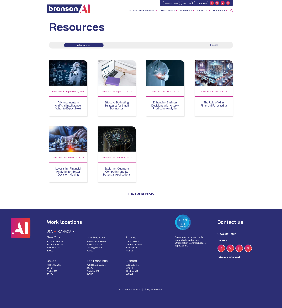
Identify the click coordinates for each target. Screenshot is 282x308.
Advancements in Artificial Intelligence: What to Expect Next (68, 105)
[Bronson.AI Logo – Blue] (68, 5)
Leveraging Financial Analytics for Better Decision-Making (68, 171)
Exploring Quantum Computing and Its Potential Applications (116, 171)
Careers (223, 240)
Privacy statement (229, 256)
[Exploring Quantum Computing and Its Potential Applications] (117, 128)
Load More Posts (141, 194)
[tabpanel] (104, 259)
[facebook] (212, 3)
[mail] (228, 3)
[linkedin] (223, 3)
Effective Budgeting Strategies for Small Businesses (117, 105)
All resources (83, 45)
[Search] (231, 10)
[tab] (50, 230)
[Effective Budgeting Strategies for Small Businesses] (117, 62)
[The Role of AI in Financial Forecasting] (214, 62)
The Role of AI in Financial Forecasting (213, 104)
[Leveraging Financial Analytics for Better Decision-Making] (68, 128)
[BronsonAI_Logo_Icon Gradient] (20, 213)
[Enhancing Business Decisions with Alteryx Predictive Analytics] (165, 62)
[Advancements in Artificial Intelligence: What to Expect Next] (68, 62)
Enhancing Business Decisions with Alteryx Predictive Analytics (165, 105)
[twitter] (217, 3)
